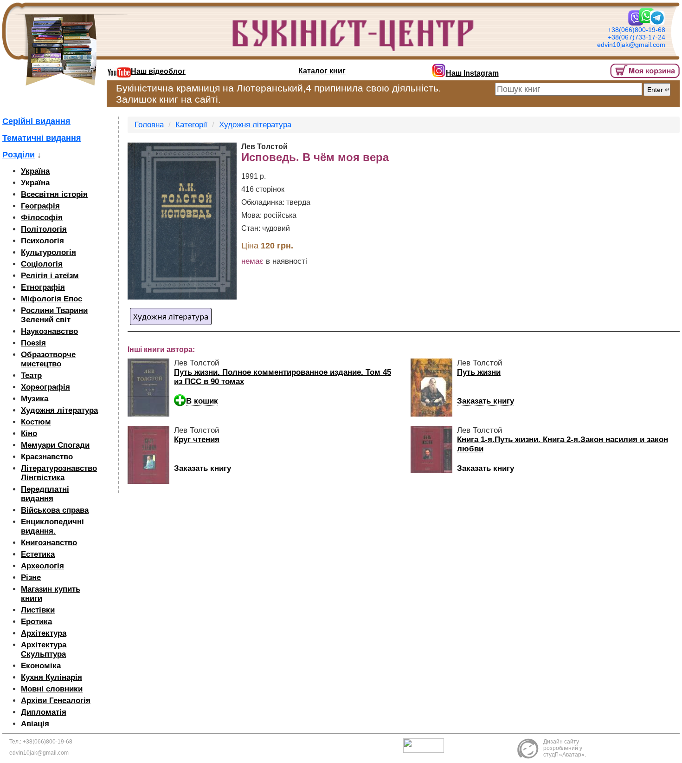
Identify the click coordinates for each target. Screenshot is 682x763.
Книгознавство (49, 542)
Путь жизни (479, 372)
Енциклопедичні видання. (52, 526)
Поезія (33, 343)
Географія (40, 206)
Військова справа (55, 510)
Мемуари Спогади (55, 445)
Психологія (42, 240)
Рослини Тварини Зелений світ (54, 315)
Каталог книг (322, 71)
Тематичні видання (41, 138)
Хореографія (45, 387)
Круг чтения (196, 439)
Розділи (18, 154)
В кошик (202, 401)
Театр (31, 375)
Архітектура (43, 633)
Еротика (36, 621)
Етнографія (43, 287)
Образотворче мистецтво (48, 359)
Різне (31, 577)
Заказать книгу (485, 401)
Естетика (38, 554)
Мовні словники (52, 689)
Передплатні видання (45, 494)
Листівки (38, 610)
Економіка (41, 665)
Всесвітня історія (54, 194)
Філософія (42, 217)
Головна (149, 124)
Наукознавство (49, 331)
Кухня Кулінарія (51, 677)
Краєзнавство (47, 456)
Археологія (42, 565)
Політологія (44, 229)
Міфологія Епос (51, 298)
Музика (34, 398)
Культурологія (48, 252)
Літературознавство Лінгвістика (59, 473)
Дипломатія (43, 712)
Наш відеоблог (158, 71)
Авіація (35, 723)
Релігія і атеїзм (50, 275)
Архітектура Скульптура (43, 649)
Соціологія (42, 264)
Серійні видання (36, 121)
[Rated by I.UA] (426, 745)
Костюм (36, 421)
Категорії (191, 124)
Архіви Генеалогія (55, 700)
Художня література (59, 410)
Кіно (29, 433)
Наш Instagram (472, 73)
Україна (35, 171)
